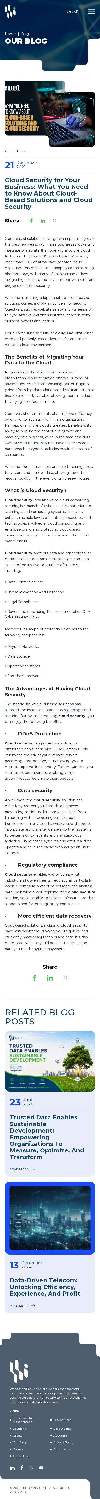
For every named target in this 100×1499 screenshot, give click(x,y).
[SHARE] (31, 220)
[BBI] (10, 11)
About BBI (60, 1435)
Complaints (61, 1449)
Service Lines (62, 1420)
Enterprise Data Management (24, 1420)
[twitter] (31, 1467)
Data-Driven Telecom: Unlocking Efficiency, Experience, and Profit (45, 1287)
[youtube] (41, 1467)
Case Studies (62, 1428)
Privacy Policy (63, 1442)
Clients (17, 1435)
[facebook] (21, 1467)
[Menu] (91, 10)
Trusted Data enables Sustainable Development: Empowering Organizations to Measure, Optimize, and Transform (47, 1137)
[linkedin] (12, 1467)
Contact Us (20, 1456)
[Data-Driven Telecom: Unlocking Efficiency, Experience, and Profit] (50, 1218)
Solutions (19, 1428)
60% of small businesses (26, 443)
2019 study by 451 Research (63, 256)
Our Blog (19, 1442)
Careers (18, 1449)
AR (76, 11)
